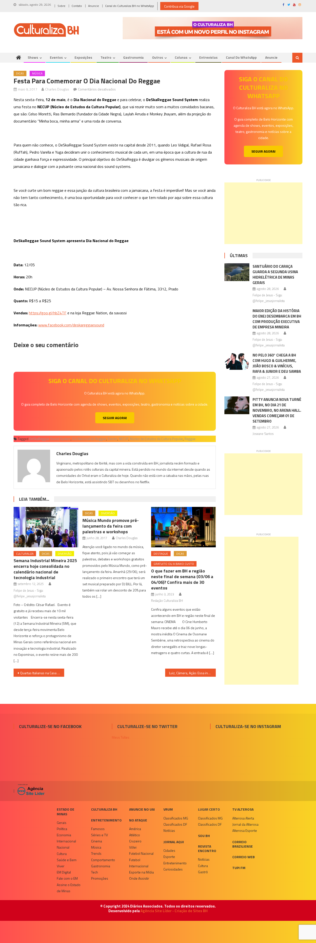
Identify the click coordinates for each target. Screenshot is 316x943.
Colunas (181, 57)
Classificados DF (175, 824)
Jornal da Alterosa (245, 824)
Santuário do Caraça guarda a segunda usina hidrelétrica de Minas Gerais (275, 274)
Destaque (161, 553)
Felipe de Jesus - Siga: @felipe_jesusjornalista (30, 593)
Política (62, 828)
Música (37, 73)
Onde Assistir (139, 878)
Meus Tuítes (120, 737)
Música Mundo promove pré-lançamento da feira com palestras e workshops (110, 526)
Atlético (134, 834)
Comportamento (103, 859)
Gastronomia (133, 57)
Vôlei (133, 847)
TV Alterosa (243, 809)
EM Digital (64, 872)
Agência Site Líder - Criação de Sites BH (174, 911)
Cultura (62, 853)
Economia (64, 834)
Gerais (61, 822)
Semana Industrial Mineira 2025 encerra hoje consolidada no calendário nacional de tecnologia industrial (45, 569)
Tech (94, 872)
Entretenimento (106, 820)
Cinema (96, 841)
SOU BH (204, 835)
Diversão (65, 553)
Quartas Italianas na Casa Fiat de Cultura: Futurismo (42, 673)
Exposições (83, 57)
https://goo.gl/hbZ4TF (47, 313)
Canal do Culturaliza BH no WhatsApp (129, 5)
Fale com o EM (67, 878)
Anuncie (93, 5)
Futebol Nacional (141, 853)
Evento (112, 438)
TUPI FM (238, 867)
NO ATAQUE (138, 820)
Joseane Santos (263, 433)
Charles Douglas (57, 89)
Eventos (56, 57)
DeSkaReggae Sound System (50, 438)
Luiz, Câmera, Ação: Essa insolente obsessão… (192, 673)
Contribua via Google (179, 6)
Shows (33, 57)
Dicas (20, 73)
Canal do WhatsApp (241, 57)
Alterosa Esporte (244, 830)
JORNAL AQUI (173, 841)
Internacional (66, 841)
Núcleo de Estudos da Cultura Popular (156, 438)
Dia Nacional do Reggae (89, 438)
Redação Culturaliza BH (167, 600)
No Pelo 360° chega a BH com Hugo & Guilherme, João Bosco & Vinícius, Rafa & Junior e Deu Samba (277, 363)
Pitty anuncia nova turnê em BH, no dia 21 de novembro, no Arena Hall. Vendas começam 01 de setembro (277, 410)
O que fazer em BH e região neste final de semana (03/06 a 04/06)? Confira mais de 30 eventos (182, 579)
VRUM (168, 809)
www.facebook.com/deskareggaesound (71, 325)
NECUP (123, 438)
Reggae (190, 438)
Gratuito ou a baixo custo (174, 563)
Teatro (105, 57)
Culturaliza (25, 553)
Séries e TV (99, 834)
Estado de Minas (65, 811)
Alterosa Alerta (243, 818)
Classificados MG (175, 818)
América (135, 828)
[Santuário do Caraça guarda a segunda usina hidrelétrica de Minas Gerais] (236, 272)
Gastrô (203, 871)
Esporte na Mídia (141, 872)
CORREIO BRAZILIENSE (242, 844)
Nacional (63, 847)
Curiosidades (173, 869)
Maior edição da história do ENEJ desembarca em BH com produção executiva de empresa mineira (277, 319)
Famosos (98, 828)
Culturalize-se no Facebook (50, 726)
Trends (96, 853)
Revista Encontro (207, 848)
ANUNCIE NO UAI (142, 809)
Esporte (169, 856)
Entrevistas (208, 57)
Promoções (99, 878)
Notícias (169, 830)
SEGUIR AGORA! (115, 417)
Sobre (61, 5)
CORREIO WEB (243, 856)
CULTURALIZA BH (104, 809)
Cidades (169, 850)
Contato (77, 5)
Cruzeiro (135, 841)
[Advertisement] (263, 213)
